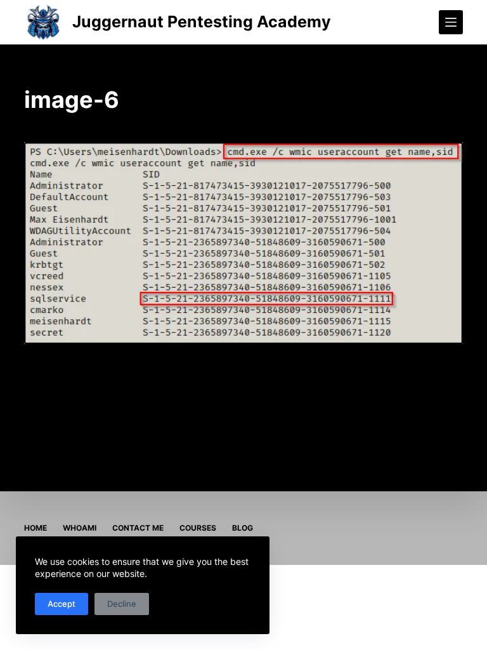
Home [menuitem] (35, 528)
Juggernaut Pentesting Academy (201, 21)
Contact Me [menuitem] (138, 528)
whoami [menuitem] (79, 528)
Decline (121, 604)
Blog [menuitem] (242, 528)
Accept (61, 604)
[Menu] (451, 22)
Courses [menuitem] (197, 528)
